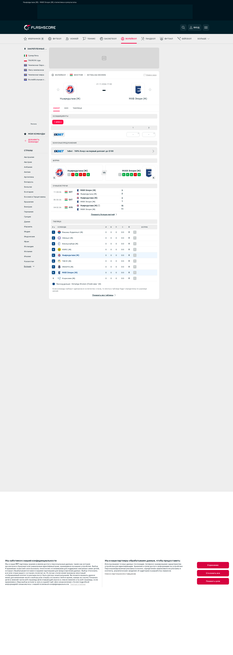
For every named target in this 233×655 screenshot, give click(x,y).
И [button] (106, 227)
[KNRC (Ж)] (59, 249)
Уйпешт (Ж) (67, 238)
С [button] (122, 227)
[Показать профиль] (70, 89)
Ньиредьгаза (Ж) (70, 98)
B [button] (111, 227)
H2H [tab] (66, 108)
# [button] (52, 227)
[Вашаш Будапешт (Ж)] (59, 232)
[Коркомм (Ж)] (59, 278)
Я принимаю (213, 565)
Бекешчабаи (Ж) (70, 243)
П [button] (116, 227)
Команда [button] (62, 227)
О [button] (129, 227)
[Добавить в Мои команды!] (58, 89)
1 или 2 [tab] (57, 122)
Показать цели (213, 581)
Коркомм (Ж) (68, 278)
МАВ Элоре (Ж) (138, 98)
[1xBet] (59, 134)
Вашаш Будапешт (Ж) (72, 232)
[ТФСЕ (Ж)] (59, 261)
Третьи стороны (78, 584)
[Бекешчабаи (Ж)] (59, 243)
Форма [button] (144, 227)
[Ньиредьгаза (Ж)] (59, 255)
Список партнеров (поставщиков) (120, 574)
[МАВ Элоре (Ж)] (59, 272)
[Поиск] (183, 27)
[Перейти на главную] (46, 27)
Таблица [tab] (77, 108)
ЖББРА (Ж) (67, 267)
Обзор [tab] (56, 108)
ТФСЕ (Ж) (66, 261)
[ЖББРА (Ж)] (59, 266)
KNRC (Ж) (66, 249)
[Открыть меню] (206, 27)
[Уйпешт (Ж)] (59, 238)
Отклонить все (213, 573)
